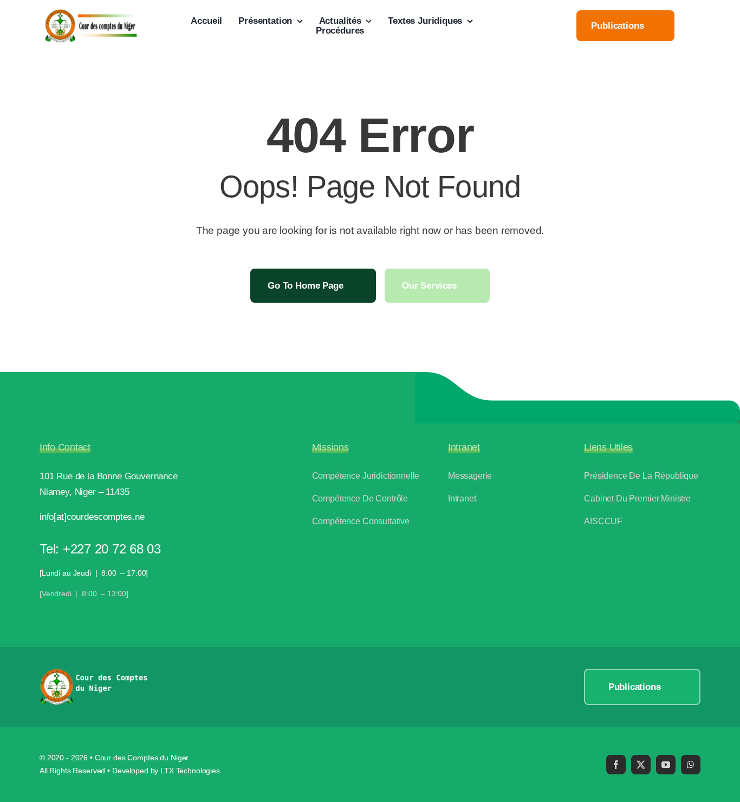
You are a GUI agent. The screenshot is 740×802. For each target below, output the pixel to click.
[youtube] (666, 764)
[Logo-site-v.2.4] (90, 13)
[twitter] (641, 764)
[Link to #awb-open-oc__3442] (696, 26)
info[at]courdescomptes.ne (92, 517)
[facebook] (616, 764)
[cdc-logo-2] (94, 673)
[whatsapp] (690, 764)
